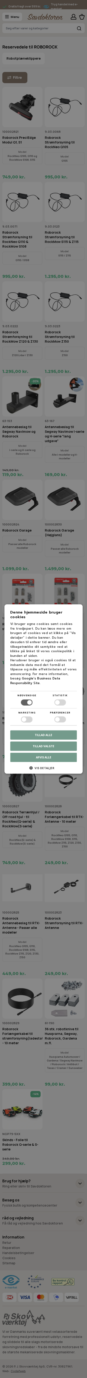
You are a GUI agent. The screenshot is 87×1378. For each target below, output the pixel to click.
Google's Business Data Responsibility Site (35, 680)
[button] (43, 769)
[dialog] (43, 689)
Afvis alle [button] (43, 757)
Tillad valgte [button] (43, 746)
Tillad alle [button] (43, 735)
